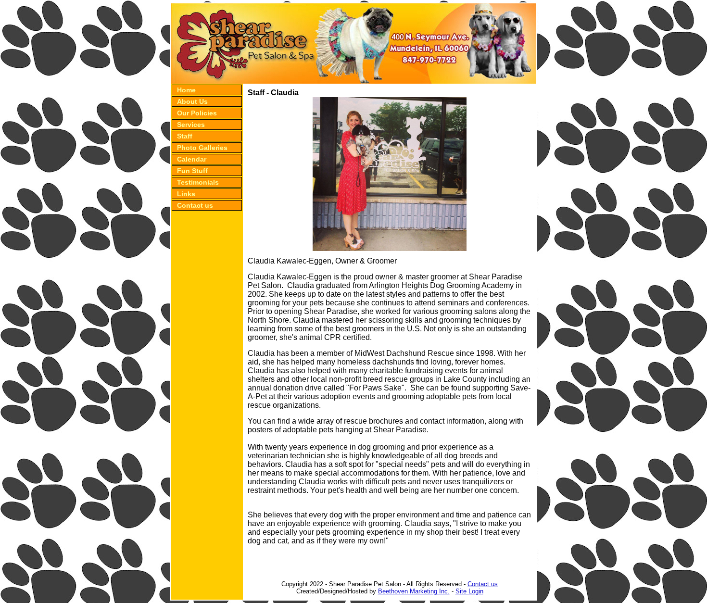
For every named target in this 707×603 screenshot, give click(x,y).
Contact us (195, 205)
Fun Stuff (192, 171)
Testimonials (198, 182)
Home (186, 90)
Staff (184, 136)
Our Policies (197, 113)
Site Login (469, 591)
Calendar (191, 159)
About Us (192, 101)
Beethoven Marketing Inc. (414, 591)
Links (186, 194)
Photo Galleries (202, 147)
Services (191, 124)
